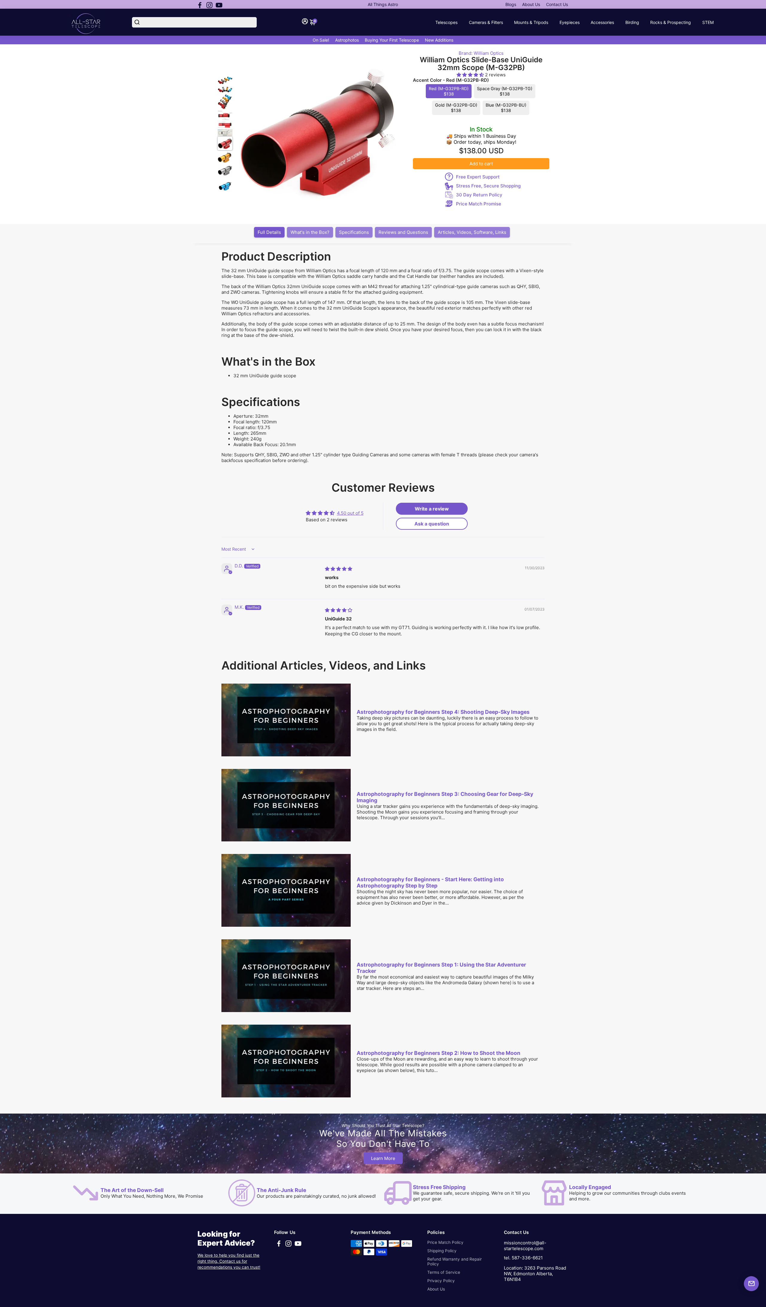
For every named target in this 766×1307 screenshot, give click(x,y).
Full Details (269, 232)
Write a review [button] (432, 509)
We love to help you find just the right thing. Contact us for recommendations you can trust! (228, 1261)
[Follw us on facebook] (199, 4)
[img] (338, 569)
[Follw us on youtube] (219, 4)
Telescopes (446, 22)
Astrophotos (347, 40)
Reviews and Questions (403, 232)
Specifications (354, 232)
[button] (471, 75)
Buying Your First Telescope (392, 40)
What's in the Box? (310, 232)
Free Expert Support (478, 177)
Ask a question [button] (431, 524)
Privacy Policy (441, 1280)
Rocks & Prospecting (670, 22)
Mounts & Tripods (531, 22)
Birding (632, 22)
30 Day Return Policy (479, 195)
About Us (531, 4)
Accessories (602, 22)
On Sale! (321, 40)
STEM (708, 22)
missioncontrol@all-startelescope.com (525, 1245)
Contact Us (557, 4)
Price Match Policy (445, 1242)
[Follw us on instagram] (209, 4)
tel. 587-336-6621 (523, 1258)
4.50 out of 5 (350, 513)
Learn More (383, 1158)
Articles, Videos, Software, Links (472, 232)
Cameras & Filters (486, 22)
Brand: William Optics (481, 53)
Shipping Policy (442, 1250)
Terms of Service (443, 1272)
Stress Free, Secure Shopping (488, 186)
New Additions (439, 40)
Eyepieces (570, 22)
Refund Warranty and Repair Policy (454, 1261)
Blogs (510, 4)
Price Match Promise (478, 204)
